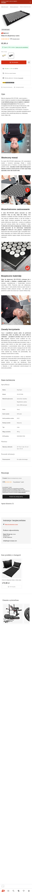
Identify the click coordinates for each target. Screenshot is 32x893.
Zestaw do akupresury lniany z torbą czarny (11, 580)
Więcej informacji (22, 492)
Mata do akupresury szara (11, 524)
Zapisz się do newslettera (22, 47)
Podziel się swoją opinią (16, 496)
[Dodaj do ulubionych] (29, 62)
